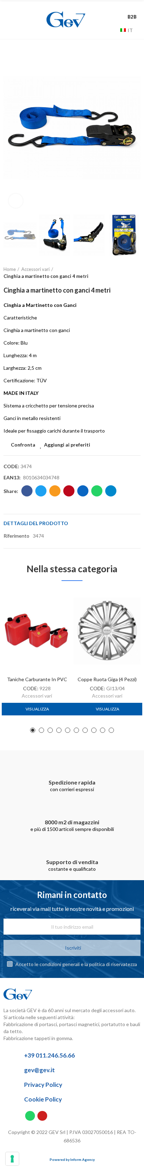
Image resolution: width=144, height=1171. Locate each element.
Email (54, 490)
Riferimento (16, 536)
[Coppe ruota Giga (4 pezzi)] (107, 631)
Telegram (110, 490)
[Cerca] (113, 30)
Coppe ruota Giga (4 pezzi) (107, 679)
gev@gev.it (39, 1070)
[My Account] (133, 9)
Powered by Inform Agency (72, 1159)
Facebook (27, 490)
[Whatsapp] (30, 1116)
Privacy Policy (43, 1084)
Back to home (126, 273)
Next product (135, 273)
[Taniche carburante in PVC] (36, 631)
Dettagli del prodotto (35, 523)
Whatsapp (96, 490)
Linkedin (82, 490)
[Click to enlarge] (16, 201)
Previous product (118, 273)
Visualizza (37, 709)
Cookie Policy (43, 1099)
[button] (10, 128)
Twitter (40, 490)
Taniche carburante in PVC (37, 679)
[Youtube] (42, 1116)
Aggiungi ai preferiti (67, 445)
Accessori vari (37, 696)
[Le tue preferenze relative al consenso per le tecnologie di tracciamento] (12, 1158)
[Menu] (18, 19)
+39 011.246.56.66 (49, 1055)
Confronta (23, 445)
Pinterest (68, 490)
